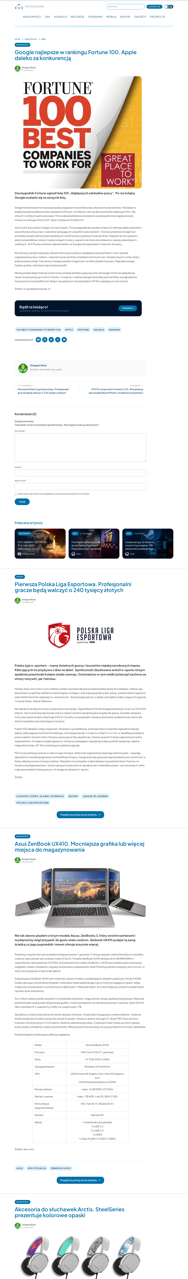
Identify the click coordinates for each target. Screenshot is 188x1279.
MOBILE (111, 16)
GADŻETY (140, 16)
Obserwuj (128, 308)
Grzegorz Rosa (29, 67)
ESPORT (125, 16)
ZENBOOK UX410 (61, 1168)
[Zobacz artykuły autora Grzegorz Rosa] (18, 69)
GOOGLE (99, 329)
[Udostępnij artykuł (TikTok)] (51, 339)
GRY (48, 16)
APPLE (69, 329)
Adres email (20, 480)
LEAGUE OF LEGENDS (95, 796)
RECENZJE (77, 16)
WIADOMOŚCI (32, 16)
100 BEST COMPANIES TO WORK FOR (38, 329)
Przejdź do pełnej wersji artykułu (78, 814)
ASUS (19, 1168)
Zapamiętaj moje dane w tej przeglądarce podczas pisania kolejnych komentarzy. (54, 494)
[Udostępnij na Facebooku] (38, 339)
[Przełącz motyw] (168, 7)
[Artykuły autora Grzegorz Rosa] (23, 368)
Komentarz (20, 431)
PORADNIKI (95, 16)
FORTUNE (83, 329)
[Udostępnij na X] (57, 339)
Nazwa (18, 467)
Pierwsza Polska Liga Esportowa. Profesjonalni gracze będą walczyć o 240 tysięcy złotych (73, 587)
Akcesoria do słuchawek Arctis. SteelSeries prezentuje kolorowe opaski (69, 1212)
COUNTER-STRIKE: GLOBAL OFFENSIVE (40, 796)
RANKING (114, 329)
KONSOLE (60, 16)
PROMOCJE (157, 16)
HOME (17, 39)
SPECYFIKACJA (37, 1168)
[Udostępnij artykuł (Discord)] (64, 339)
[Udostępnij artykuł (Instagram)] (44, 339)
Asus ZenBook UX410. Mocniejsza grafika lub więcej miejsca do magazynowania (79, 846)
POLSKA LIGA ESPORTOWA (32, 802)
